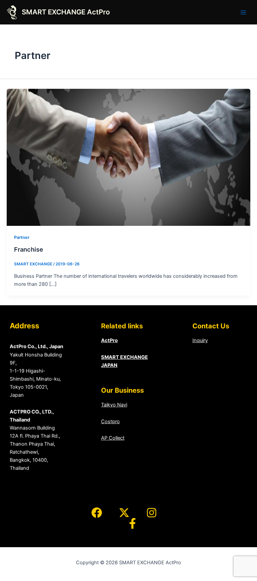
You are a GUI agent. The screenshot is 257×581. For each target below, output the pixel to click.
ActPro (109, 340)
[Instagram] (151, 512)
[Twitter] (124, 512)
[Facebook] (96, 512)
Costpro (110, 421)
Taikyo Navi (114, 405)
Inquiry (200, 340)
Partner (21, 237)
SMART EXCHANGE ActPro (66, 12)
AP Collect (112, 438)
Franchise (28, 249)
